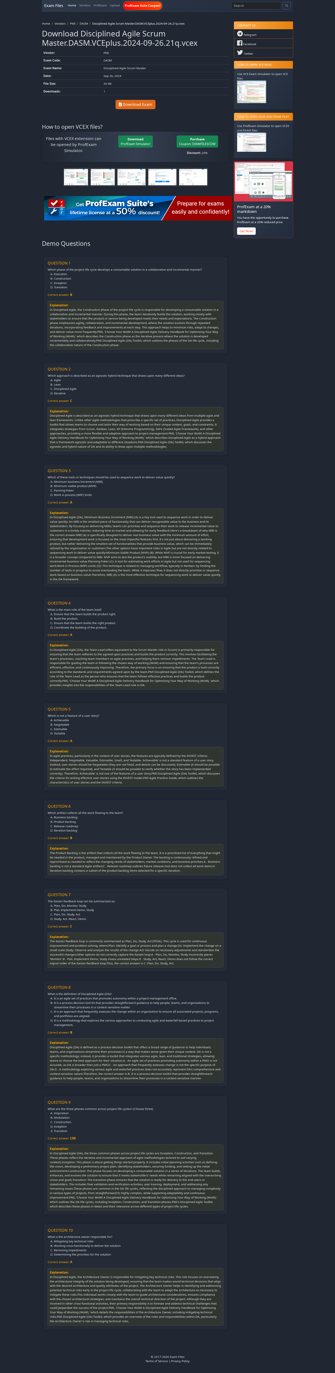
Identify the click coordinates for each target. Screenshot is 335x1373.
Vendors (85, 5)
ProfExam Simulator (135, 141)
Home (72, 5)
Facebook (249, 44)
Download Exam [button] (137, 104)
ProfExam (100, 5)
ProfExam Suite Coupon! (142, 6)
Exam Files (53, 5)
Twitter (248, 53)
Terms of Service (156, 1361)
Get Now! (246, 231)
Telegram (249, 35)
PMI (72, 23)
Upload (115, 5)
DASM (84, 23)
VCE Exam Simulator (257, 74)
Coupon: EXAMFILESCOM (197, 141)
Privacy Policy (180, 1361)
